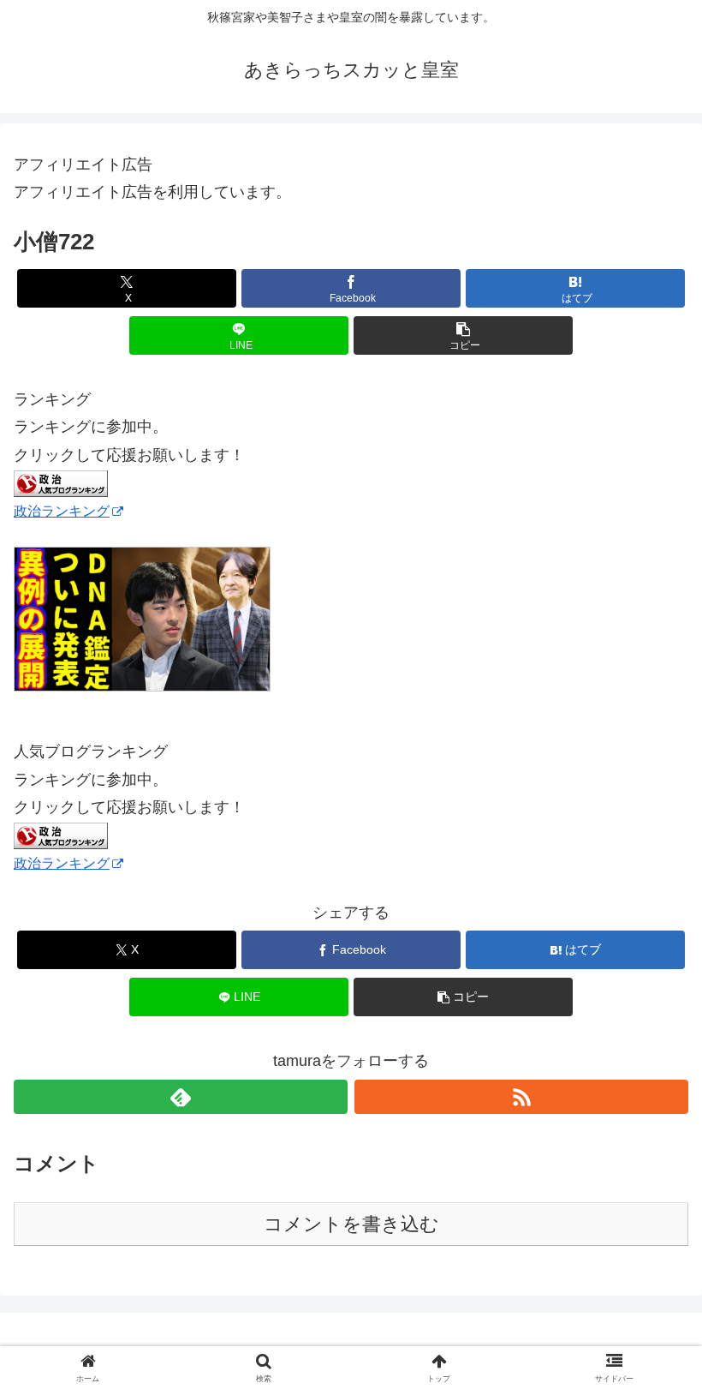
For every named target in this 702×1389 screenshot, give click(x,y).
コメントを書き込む (351, 1224)
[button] (463, 335)
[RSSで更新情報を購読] (521, 1097)
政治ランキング (62, 510)
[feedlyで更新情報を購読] (181, 1097)
